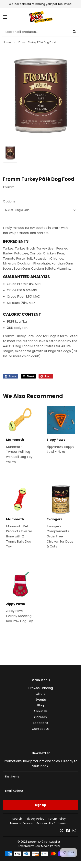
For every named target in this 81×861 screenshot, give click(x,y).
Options (9, 201)
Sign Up (40, 805)
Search (17, 819)
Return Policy (57, 819)
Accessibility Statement (52, 823)
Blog (40, 705)
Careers (40, 717)
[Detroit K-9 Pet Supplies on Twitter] (62, 831)
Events (40, 699)
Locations (40, 723)
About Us (41, 711)
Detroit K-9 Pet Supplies (44, 842)
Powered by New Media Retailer (39, 846)
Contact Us (40, 728)
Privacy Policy (35, 819)
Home (7, 42)
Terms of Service (21, 823)
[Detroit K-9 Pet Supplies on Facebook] (68, 831)
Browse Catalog (40, 688)
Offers (40, 693)
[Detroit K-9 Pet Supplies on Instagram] (74, 831)
